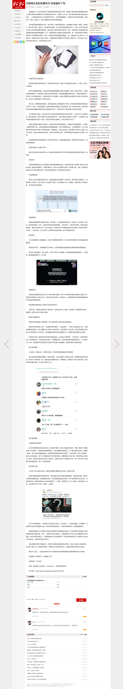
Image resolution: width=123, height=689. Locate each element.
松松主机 (23, 42)
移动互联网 (39, 7)
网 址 (28, 587)
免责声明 (51, 683)
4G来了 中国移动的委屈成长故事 (34, 638)
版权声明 (56, 683)
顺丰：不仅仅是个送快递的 (33, 670)
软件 (83, 30)
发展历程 (60, 683)
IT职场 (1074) (104, 96)
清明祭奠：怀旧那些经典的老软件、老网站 (36, 650)
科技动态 (18, 24)
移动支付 (60, 478)
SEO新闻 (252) (105, 106)
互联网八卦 (104, 91)
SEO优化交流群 (105, 114)
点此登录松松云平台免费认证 (36, 580)
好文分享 (18, 17)
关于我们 (32, 683)
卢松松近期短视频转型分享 (95, 70)
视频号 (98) (104, 101)
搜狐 (40, 453)
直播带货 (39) (94, 101)
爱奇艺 (67, 448)
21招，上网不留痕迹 (31, 644)
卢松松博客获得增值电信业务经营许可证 (98, 82)
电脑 (66, 94)
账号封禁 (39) (105, 99)
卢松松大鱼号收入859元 (94, 80)
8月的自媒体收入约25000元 (95, 77)
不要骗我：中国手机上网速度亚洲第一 (35, 673)
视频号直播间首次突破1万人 (95, 75)
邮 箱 (28, 584)
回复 (85, 616)
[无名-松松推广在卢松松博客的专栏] (100, 16)
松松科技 (18, 4)
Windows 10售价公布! (32, 658)
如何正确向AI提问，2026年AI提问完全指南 (98, 127)
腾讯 (60, 35)
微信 (64, 35)
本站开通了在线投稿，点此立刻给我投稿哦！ (37, 679)
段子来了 (18, 20)
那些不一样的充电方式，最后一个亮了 (35, 664)
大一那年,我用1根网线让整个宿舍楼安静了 (36, 647)
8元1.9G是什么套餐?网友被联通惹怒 (35, 656)
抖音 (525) (104, 104)
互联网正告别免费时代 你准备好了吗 (45, 3)
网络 (70, 24)
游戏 (43, 106)
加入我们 (28, 683)
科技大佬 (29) (94, 104)
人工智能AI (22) (94, 96)
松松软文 (20, 42)
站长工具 (18, 27)
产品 (33, 124)
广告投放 (37, 683)
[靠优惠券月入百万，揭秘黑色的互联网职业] (7, 344)
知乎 (35, 20)
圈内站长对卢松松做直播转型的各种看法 (98, 59)
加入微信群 (84, 576)
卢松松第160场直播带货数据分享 (96, 72)
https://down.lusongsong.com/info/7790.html (50, 571)
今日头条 (64, 130)
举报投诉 (46, 683)
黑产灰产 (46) (94, 99)
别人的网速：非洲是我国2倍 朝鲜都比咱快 (36, 661)
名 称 (28, 582)
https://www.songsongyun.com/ (97, 32)
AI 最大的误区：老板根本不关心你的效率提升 (99, 137)
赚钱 (49, 332)
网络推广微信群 (105, 117)
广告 (60, 106)
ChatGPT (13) (94, 91)
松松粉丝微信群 (94, 114)
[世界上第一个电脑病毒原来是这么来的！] (116, 344)
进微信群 (17, 42)
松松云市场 (14, 42)
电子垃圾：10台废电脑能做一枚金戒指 (35, 667)
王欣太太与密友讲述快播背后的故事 (35, 676)
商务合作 (42, 683)
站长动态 (18, 14)
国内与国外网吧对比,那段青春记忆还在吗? (36, 653)
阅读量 (31, 7)
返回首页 (18, 10)
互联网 (31, 12)
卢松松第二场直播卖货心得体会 (96, 65)
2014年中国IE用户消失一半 (33, 641)
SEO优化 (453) (94, 94)
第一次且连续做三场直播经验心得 (96, 62)
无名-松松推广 (46, 7)
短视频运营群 (94, 117)
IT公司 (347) (104, 94)
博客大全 (18, 31)
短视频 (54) (93, 106)
